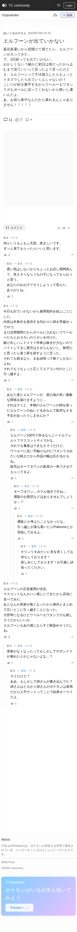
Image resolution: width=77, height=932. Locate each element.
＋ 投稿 (67, 15)
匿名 (20, 263)
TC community (16, 5)
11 (8, 119)
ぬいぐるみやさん (14, 33)
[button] (58, 5)
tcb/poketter (10, 15)
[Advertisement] (38, 168)
